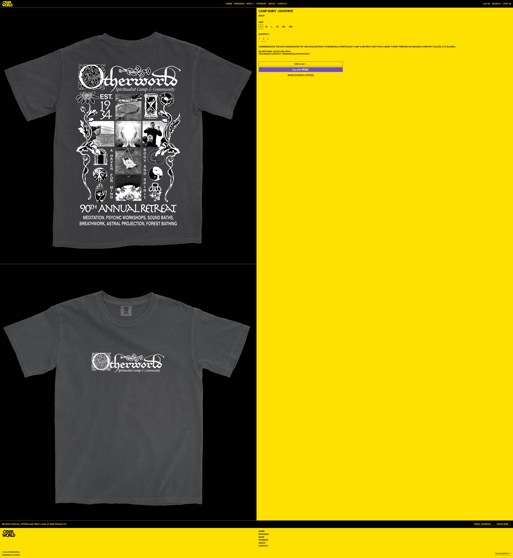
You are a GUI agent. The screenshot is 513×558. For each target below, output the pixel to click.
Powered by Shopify (11, 555)
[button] (496, 4)
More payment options (301, 75)
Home (262, 531)
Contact (263, 546)
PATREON (263, 540)
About (262, 543)
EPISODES (264, 534)
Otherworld (14, 552)
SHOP (261, 537)
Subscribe (502, 524)
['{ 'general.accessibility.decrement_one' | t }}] (259, 39)
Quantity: (264, 34)
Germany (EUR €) (502, 553)
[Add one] (268, 39)
